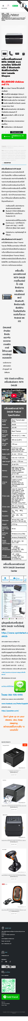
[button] (3, 37)
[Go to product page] (14, 756)
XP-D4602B (11, 150)
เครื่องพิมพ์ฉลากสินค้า (11, 157)
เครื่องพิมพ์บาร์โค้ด (4, 148)
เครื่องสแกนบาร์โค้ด (12, 874)
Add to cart (17, 132)
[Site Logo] (8, 6)
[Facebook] (2, 961)
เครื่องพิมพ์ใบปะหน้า (13, 160)
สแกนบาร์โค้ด (7, 874)
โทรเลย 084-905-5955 (12, 695)
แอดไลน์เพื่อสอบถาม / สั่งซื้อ (18, 136)
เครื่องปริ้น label (17, 152)
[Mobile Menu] (3, 5)
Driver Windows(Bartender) (16, 579)
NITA (8, 150)
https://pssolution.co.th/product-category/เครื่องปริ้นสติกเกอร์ (13, 673)
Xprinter (19, 150)
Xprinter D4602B (23, 150)
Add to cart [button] (15, 774)
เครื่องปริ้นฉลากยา (4, 153)
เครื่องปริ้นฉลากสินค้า (11, 153)
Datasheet (5, 579)
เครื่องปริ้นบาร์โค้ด (17, 153)
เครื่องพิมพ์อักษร (7, 160)
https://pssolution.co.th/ (10, 710)
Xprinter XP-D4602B (5, 152)
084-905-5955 (4, 8)
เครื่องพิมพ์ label (18, 155)
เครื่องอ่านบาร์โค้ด (19, 874)
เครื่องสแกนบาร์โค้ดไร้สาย (16, 874)
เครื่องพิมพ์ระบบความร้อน (10, 158)
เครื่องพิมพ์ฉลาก (15, 146)
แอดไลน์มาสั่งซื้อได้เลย (8, 686)
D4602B (5, 150)
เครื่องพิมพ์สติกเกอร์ (10, 148)
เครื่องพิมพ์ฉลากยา (21, 146)
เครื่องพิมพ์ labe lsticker (11, 155)
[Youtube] (6, 961)
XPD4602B (15, 150)
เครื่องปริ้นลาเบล (22, 153)
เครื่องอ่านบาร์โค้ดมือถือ (23, 874)
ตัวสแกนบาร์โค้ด (4, 874)
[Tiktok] (10, 961)
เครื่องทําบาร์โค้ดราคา (12, 152)
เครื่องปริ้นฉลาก (23, 152)
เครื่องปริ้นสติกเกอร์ (10, 146)
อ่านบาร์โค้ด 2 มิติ (9, 874)
